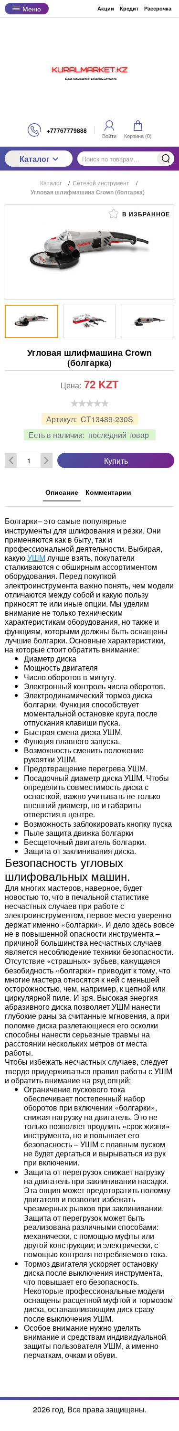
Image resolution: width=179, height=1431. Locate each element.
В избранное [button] (145, 214)
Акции (105, 8)
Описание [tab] (61, 492)
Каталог (35, 158)
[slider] (90, 403)
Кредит (129, 8)
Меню (31, 8)
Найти (165, 158)
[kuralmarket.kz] (90, 70)
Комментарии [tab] (108, 492)
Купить (116, 460)
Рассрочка (157, 8)
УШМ (36, 557)
